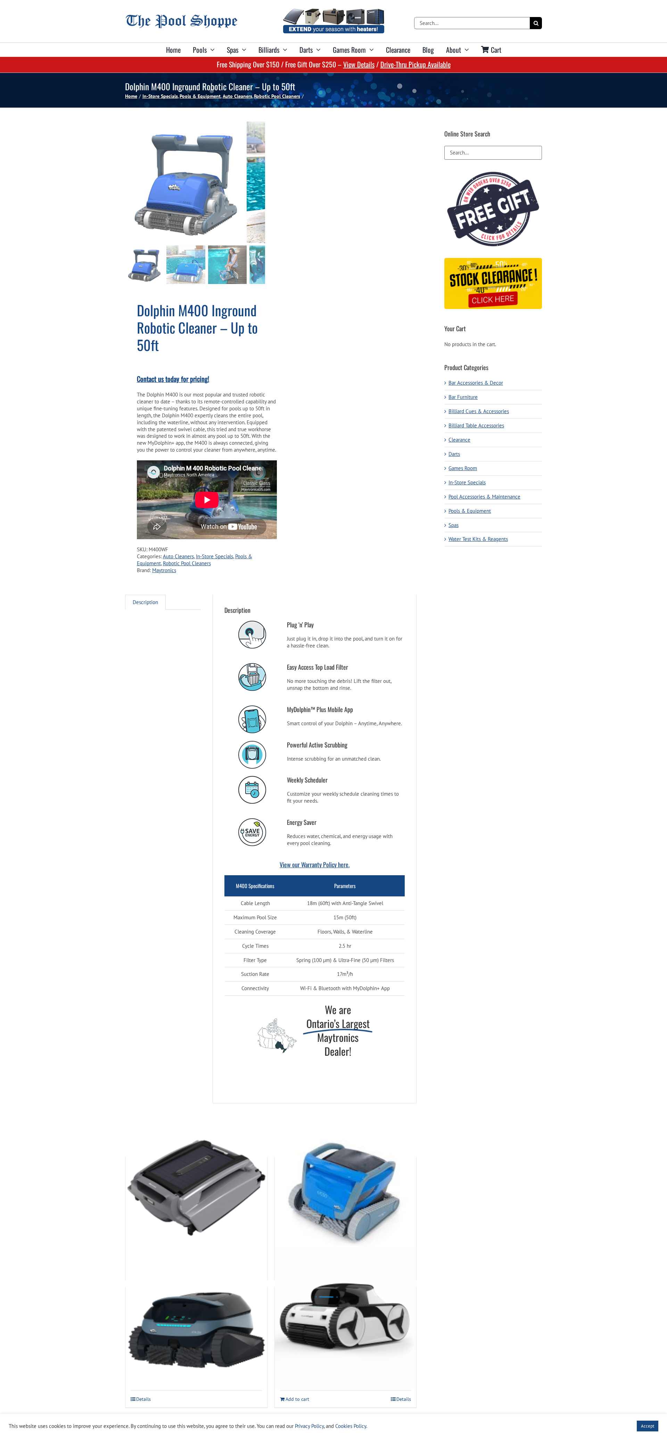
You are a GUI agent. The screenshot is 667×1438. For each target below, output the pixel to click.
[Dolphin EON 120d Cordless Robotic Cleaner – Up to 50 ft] (196, 1318)
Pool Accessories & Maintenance (484, 496)
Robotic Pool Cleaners (187, 563)
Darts (454, 454)
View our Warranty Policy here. (314, 864)
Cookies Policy (350, 1426)
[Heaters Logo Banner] (333, 11)
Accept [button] (647, 1426)
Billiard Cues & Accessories (478, 411)
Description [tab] (145, 602)
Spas (453, 525)
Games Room (462, 468)
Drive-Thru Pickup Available (415, 64)
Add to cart (297, 1399)
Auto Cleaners (178, 556)
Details (143, 1399)
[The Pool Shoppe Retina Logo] (181, 17)
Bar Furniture (463, 397)
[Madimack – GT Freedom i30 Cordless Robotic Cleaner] (346, 1318)
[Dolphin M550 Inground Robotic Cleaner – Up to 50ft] (346, 1188)
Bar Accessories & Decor (475, 382)
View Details (358, 64)
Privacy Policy (309, 1426)
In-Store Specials (214, 556)
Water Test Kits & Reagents (478, 539)
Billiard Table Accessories (476, 425)
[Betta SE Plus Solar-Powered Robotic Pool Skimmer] (196, 1188)
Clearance (459, 439)
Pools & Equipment (469, 511)
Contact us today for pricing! (173, 379)
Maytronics (164, 570)
